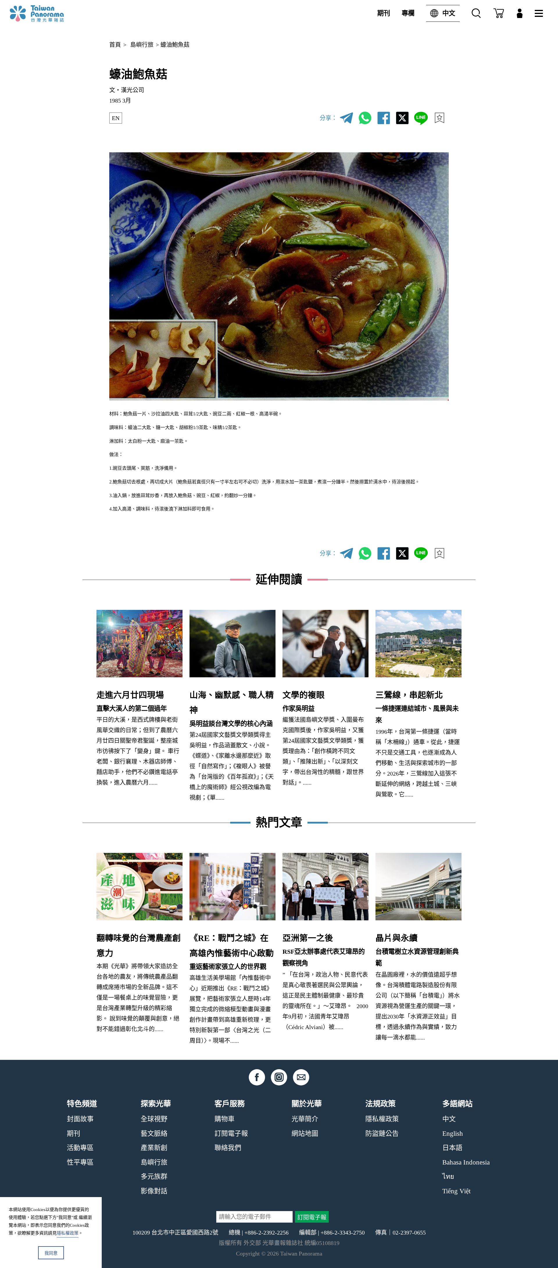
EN (115, 118)
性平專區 (80, 1162)
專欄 (408, 13)
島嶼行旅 (141, 45)
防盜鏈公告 (382, 1133)
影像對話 (154, 1191)
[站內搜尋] (476, 13)
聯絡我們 (227, 1147)
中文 (448, 13)
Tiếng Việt (456, 1191)
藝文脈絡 (154, 1133)
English (452, 1133)
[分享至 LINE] (420, 118)
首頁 (115, 45)
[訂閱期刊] (499, 13)
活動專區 (80, 1147)
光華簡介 (304, 1119)
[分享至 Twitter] (402, 118)
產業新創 (154, 1147)
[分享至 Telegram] (346, 118)
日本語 (452, 1147)
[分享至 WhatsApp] (365, 118)
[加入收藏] (439, 118)
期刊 (383, 13)
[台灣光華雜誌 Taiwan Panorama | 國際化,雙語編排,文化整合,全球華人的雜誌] (48, 13)
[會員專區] (519, 13)
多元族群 (154, 1176)
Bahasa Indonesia (466, 1162)
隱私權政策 (382, 1119)
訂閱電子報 (231, 1133)
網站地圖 (304, 1133)
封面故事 (80, 1119)
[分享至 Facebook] (383, 118)
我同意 (51, 1253)
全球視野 (154, 1119)
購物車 (224, 1119)
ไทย (448, 1176)
